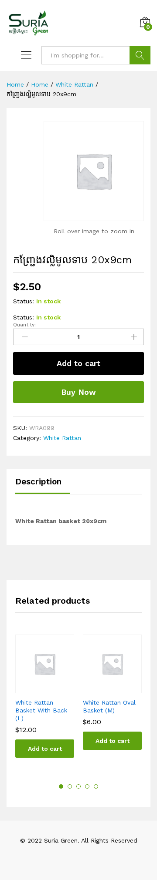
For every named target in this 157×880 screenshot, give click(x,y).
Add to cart (78, 363)
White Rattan (62, 437)
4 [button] (87, 786)
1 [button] (61, 786)
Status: (23, 301)
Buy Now (78, 391)
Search (140, 55)
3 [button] (78, 786)
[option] (44, 703)
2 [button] (70, 786)
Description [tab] (38, 481)
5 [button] (96, 786)
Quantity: (24, 324)
